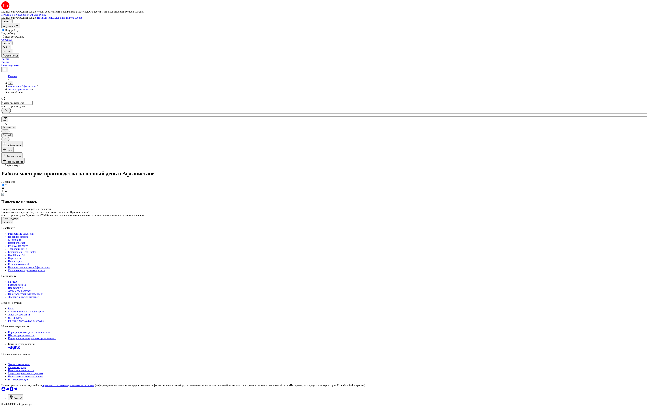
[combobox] (17, 103)
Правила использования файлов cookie (59, 17)
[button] (5, 59)
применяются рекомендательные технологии (68, 385)
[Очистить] (6, 110)
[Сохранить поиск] (4, 119)
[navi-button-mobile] (4, 69)
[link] (7, 51)
